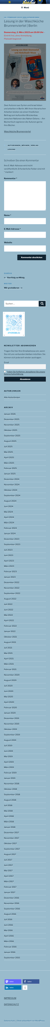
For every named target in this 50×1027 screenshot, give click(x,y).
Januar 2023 (10, 577)
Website (8, 242)
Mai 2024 (8, 512)
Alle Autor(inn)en (12, 397)
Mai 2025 (8, 452)
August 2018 (10, 800)
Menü (26, 7)
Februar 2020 (10, 707)
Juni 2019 (8, 751)
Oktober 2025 (10, 430)
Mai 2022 (8, 615)
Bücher (26, 145)
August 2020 (10, 680)
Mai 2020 (8, 697)
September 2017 (12, 849)
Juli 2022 (8, 604)
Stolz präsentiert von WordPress (31, 1021)
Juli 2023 (8, 550)
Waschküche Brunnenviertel (17, 131)
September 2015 (12, 958)
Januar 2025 (10, 474)
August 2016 (10, 914)
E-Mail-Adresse (12, 229)
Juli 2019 (8, 745)
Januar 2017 (9, 892)
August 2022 (10, 599)
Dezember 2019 (11, 718)
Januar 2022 (9, 631)
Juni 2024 (8, 506)
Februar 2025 (10, 468)
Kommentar (10, 178)
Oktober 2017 (10, 843)
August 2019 (10, 740)
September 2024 (12, 495)
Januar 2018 (9, 827)
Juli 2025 (8, 446)
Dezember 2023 (11, 539)
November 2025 (11, 425)
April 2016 (9, 936)
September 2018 (12, 794)
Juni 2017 (8, 865)
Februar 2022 (10, 626)
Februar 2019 (10, 773)
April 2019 (9, 762)
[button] (13, 981)
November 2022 (11, 588)
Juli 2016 (8, 919)
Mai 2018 (8, 811)
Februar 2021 (10, 669)
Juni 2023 (8, 555)
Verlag (35, 145)
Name (7, 215)
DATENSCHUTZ (11, 1004)
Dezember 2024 (11, 479)
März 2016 (9, 941)
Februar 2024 (10, 528)
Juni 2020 (8, 691)
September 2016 (12, 909)
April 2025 (9, 457)
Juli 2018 (8, 805)
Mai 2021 (8, 653)
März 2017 (9, 881)
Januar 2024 (10, 533)
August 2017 (10, 854)
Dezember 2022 (11, 582)
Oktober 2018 (10, 789)
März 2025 (9, 463)
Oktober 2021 (10, 637)
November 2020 (11, 675)
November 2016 (11, 903)
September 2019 (12, 735)
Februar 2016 (10, 947)
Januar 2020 (10, 713)
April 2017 (9, 876)
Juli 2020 (8, 686)
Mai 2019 (8, 756)
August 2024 (10, 501)
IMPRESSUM (10, 998)
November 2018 (11, 783)
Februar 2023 (10, 571)
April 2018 (9, 816)
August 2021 (10, 642)
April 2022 (9, 620)
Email (6, 362)
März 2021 (9, 664)
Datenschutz (9, 1021)
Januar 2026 (10, 414)
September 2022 (12, 593)
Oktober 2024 (10, 490)
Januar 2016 (9, 952)
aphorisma (33, 17)
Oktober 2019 (10, 729)
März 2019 (9, 767)
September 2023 (12, 544)
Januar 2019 (9, 778)
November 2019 (11, 724)
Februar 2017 (10, 887)
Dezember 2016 (11, 898)
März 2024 (9, 522)
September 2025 (12, 436)
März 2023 (9, 566)
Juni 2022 (8, 610)
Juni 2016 (8, 925)
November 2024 (11, 484)
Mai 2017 (8, 870)
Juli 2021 (8, 648)
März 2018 (9, 822)
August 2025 (10, 441)
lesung (11, 149)
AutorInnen (14, 145)
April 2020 (9, 702)
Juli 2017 (8, 860)
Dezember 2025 (11, 419)
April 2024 (9, 517)
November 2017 (11, 838)
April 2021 (9, 658)
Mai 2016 (8, 930)
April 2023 (9, 561)
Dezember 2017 (11, 832)
